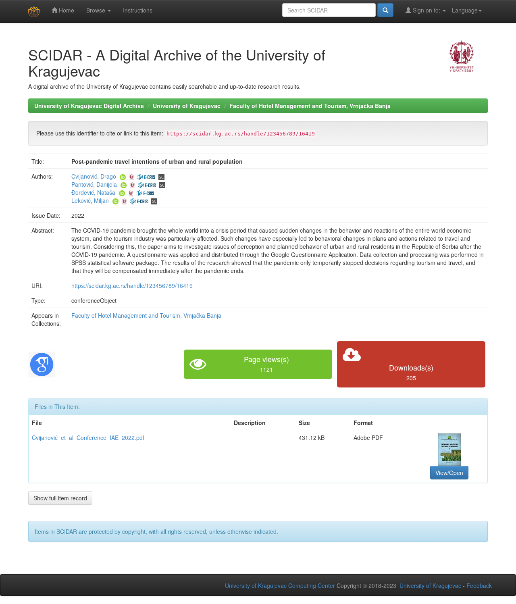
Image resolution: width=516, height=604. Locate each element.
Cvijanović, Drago (93, 176)
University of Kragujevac (187, 106)
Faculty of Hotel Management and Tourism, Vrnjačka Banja (310, 106)
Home (65, 10)
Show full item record (60, 498)
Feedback (479, 585)
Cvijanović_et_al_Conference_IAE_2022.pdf (88, 437)
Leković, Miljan (90, 200)
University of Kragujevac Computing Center (280, 585)
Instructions (137, 10)
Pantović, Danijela (94, 184)
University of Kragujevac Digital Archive (89, 106)
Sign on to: (426, 10)
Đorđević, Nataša (93, 192)
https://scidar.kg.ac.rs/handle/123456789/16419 (132, 285)
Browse (96, 10)
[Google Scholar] (42, 363)
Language (465, 10)
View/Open (449, 473)
